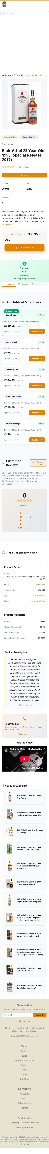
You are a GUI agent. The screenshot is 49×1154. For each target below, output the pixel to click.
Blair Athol (40, 584)
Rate (26, 175)
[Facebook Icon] (20, 1023)
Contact (24, 1098)
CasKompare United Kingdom (24, 1122)
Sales (24, 1055)
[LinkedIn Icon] (29, 1023)
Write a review (40, 463)
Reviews (24, 284)
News (24, 1074)
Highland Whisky (39, 75)
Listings (10, 284)
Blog (24, 1069)
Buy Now (35, 331)
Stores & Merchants (24, 1060)
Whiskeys (6, 75)
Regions (24, 1051)
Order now (23, 734)
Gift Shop (24, 1079)
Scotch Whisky (21, 75)
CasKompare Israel (25, 1127)
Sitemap (24, 1107)
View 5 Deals (26, 247)
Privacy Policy (24, 1103)
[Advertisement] (24, 37)
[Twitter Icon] (24, 1023)
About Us (24, 1094)
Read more (7, 224)
